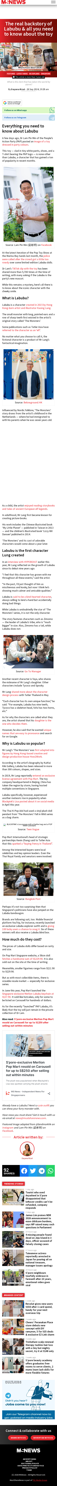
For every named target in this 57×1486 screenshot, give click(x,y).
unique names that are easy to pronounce (26, 731)
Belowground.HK (33, 402)
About (29, 1461)
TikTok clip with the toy (24, 268)
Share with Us (18, 1438)
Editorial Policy (30, 1463)
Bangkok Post (32, 899)
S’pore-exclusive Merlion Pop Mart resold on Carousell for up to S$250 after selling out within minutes (28, 1022)
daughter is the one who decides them (26, 722)
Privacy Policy (29, 1468)
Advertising (29, 1459)
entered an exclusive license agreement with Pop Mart (28, 777)
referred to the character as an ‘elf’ (21, 330)
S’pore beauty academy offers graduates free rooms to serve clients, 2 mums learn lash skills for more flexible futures (40, 1366)
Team (29, 1470)
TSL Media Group (40, 1480)
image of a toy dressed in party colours (26, 143)
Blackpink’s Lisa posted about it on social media (28, 801)
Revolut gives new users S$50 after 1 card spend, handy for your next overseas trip (39, 1308)
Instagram (7, 1127)
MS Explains (34, 74)
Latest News (22, 74)
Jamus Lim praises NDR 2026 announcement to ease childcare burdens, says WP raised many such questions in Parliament (40, 1221)
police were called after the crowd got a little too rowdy (26, 259)
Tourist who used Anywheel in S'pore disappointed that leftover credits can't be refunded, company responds (39, 1200)
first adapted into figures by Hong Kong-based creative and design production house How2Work (28, 753)
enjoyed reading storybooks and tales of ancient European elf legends (28, 507)
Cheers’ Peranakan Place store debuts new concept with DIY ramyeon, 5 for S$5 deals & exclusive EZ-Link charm (40, 1328)
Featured (11, 74)
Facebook (46, 245)
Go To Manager (33, 671)
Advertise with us (43, 1438)
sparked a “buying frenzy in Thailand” (32, 843)
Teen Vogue (32, 829)
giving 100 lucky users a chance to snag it (28, 927)
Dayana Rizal (18, 89)
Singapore (45, 74)
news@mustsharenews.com (30, 1118)
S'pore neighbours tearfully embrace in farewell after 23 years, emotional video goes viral (39, 1279)
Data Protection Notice (31, 1466)
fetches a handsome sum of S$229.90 (22, 958)
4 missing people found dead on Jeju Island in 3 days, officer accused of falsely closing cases (39, 1239)
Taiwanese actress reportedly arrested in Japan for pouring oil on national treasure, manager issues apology (39, 1259)
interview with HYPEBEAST (22, 562)
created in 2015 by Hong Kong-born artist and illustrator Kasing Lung (27, 306)
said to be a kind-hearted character (32, 596)
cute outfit (43, 1105)
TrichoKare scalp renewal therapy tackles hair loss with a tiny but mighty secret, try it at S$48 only (40, 1346)
